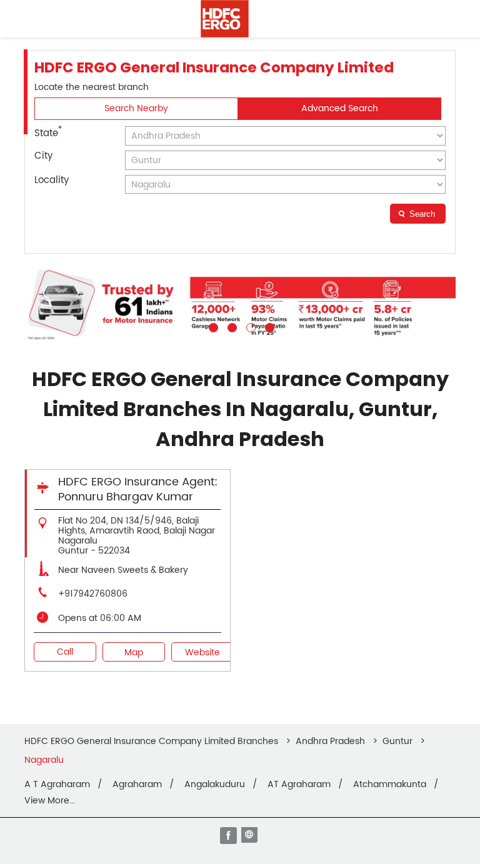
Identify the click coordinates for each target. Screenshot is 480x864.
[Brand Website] (250, 836)
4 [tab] (268, 326)
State (48, 132)
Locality (51, 180)
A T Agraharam (57, 785)
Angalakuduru (214, 785)
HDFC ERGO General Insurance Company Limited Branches (152, 741)
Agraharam (137, 785)
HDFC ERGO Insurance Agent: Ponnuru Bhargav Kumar (138, 489)
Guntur (397, 741)
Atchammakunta (389, 785)
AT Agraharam (299, 785)
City (43, 156)
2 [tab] (231, 326)
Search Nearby (136, 108)
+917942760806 (93, 594)
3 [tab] (249, 326)
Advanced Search (339, 108)
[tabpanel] (240, 304)
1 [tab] (212, 326)
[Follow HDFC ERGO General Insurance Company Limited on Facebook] (229, 836)
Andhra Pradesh (330, 741)
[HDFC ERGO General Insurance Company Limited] (225, 18)
